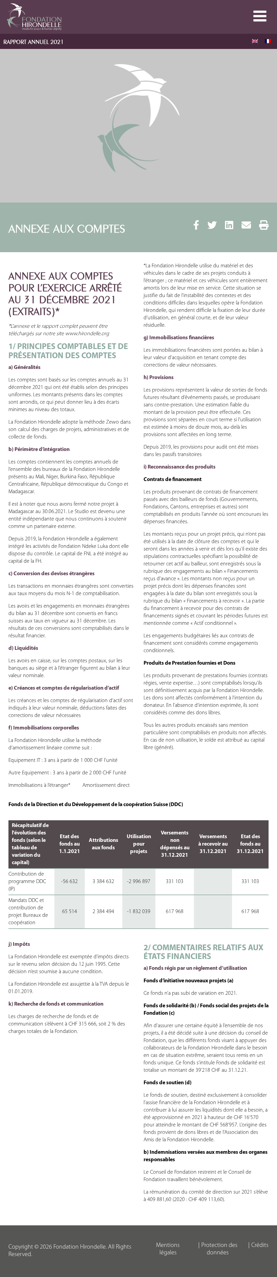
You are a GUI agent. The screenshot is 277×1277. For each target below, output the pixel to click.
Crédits (260, 1246)
